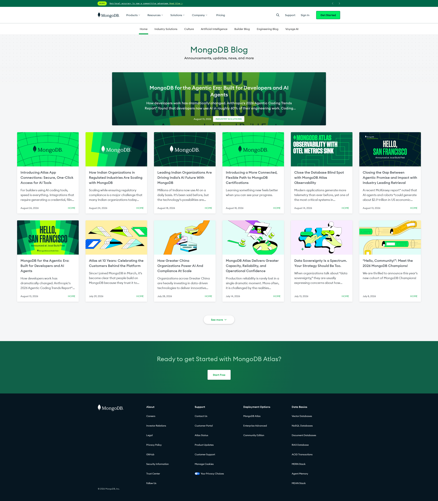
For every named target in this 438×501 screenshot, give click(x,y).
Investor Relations (156, 425)
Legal (149, 435)
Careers (150, 416)
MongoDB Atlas (252, 416)
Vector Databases (302, 416)
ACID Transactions (302, 454)
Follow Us (151, 483)
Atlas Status (201, 435)
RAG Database (300, 444)
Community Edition (253, 435)
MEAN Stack (299, 483)
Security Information (157, 464)
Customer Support (205, 454)
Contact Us (201, 416)
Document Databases (304, 435)
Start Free (219, 375)
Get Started (328, 15)
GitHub (150, 454)
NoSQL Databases (302, 425)
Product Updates (204, 444)
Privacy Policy (154, 444)
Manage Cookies (204, 464)
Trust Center (153, 473)
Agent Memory (300, 473)
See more (217, 319)
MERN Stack (299, 464)
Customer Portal (204, 425)
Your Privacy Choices (212, 473)
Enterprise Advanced (255, 425)
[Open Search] (278, 15)
